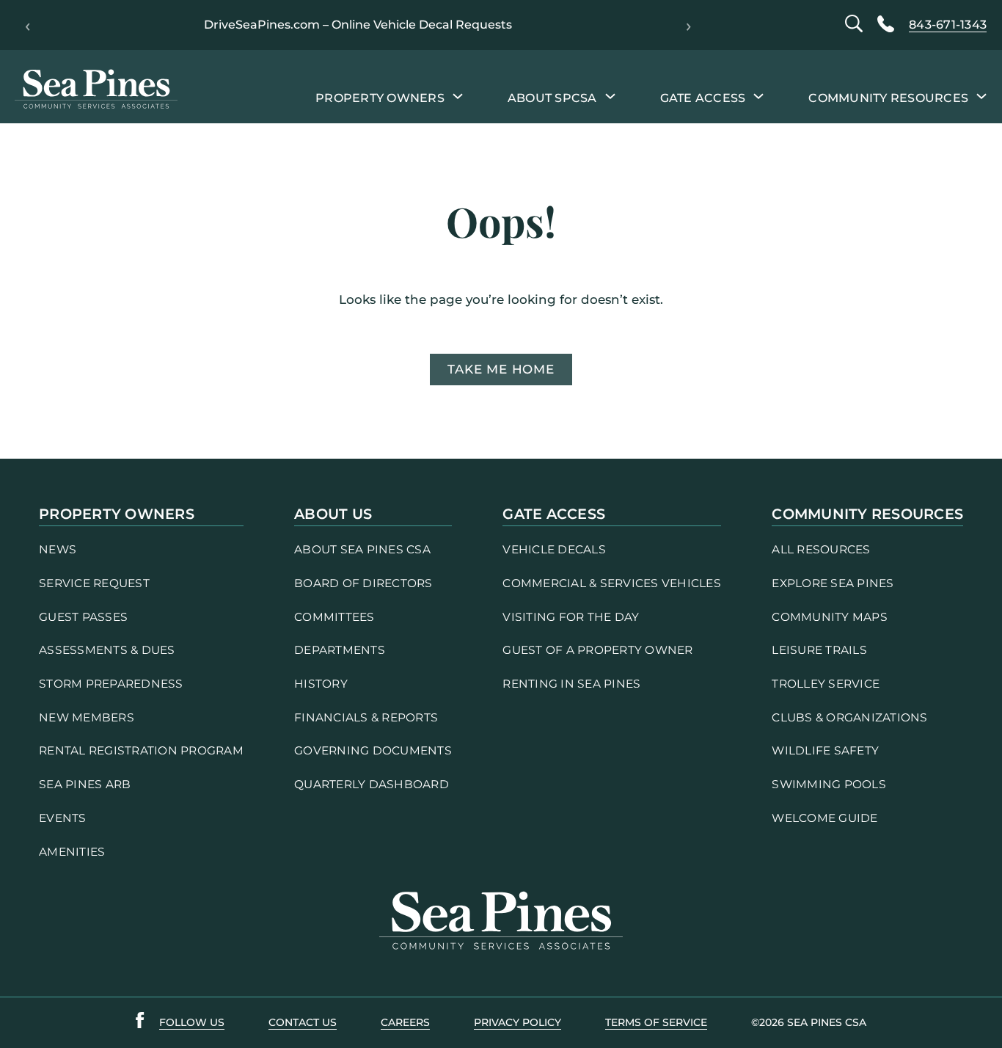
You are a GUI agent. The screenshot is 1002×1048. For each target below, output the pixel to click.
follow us (191, 1022)
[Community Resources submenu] (981, 95)
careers (405, 1022)
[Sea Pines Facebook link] (140, 1023)
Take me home (500, 369)
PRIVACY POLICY (517, 1022)
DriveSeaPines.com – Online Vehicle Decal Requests (358, 25)
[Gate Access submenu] (758, 95)
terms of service (656, 1022)
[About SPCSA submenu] (610, 95)
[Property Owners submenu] (458, 95)
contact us (302, 1022)
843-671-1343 (948, 25)
